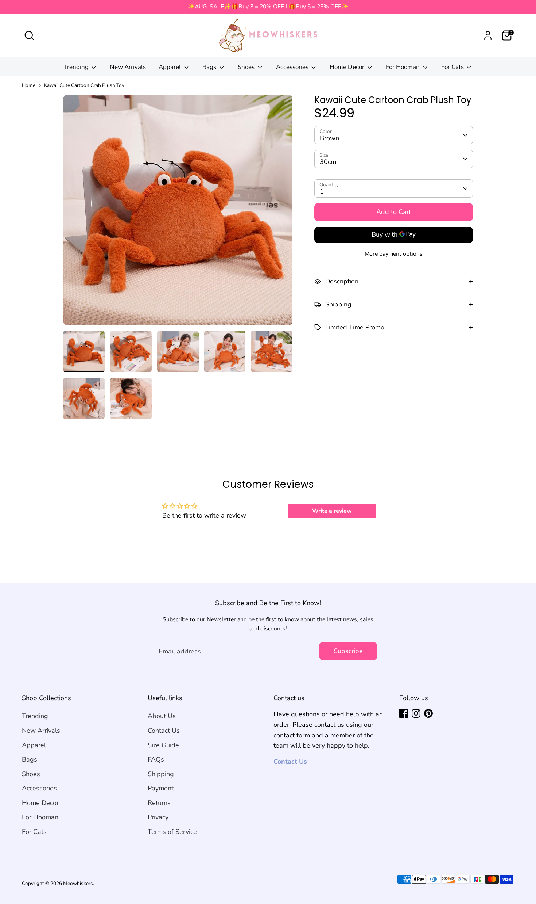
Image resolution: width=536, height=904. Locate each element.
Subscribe (348, 650)
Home (28, 85)
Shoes (247, 67)
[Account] (488, 35)
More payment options (394, 253)
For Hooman (403, 67)
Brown (329, 138)
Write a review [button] (332, 511)
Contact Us (164, 730)
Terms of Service (172, 831)
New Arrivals (128, 67)
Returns (159, 802)
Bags (210, 67)
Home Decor (348, 67)
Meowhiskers (78, 883)
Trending (77, 67)
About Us (162, 716)
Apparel (170, 67)
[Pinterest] (428, 713)
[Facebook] (403, 713)
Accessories (293, 67)
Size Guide (163, 745)
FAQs (156, 759)
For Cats (453, 67)
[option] (178, 213)
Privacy (158, 817)
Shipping (161, 774)
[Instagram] (416, 713)
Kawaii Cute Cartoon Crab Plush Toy (84, 85)
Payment (161, 788)
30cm (328, 161)
